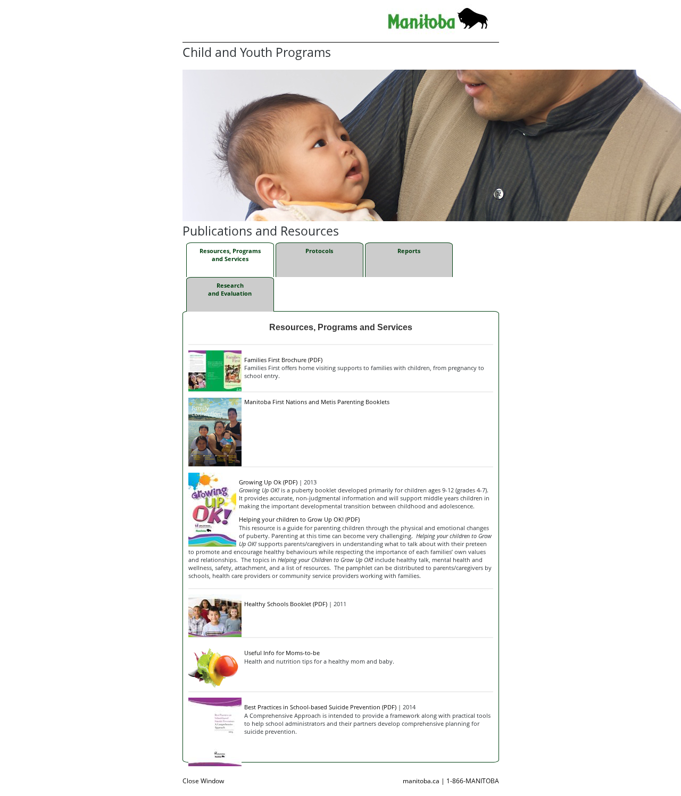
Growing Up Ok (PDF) (268, 482)
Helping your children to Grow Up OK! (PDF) (299, 519)
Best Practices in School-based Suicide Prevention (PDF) (320, 707)
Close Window (203, 780)
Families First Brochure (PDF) (283, 360)
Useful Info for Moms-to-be (282, 653)
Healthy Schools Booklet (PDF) (285, 604)
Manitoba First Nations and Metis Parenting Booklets (316, 402)
